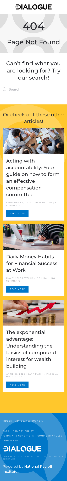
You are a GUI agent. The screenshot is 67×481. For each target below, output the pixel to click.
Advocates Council (29, 421)
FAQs (6, 431)
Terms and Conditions (18, 436)
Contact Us (11, 440)
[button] (4, 7)
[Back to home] (33, 7)
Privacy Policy (23, 431)
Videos (7, 421)
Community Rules (49, 436)
